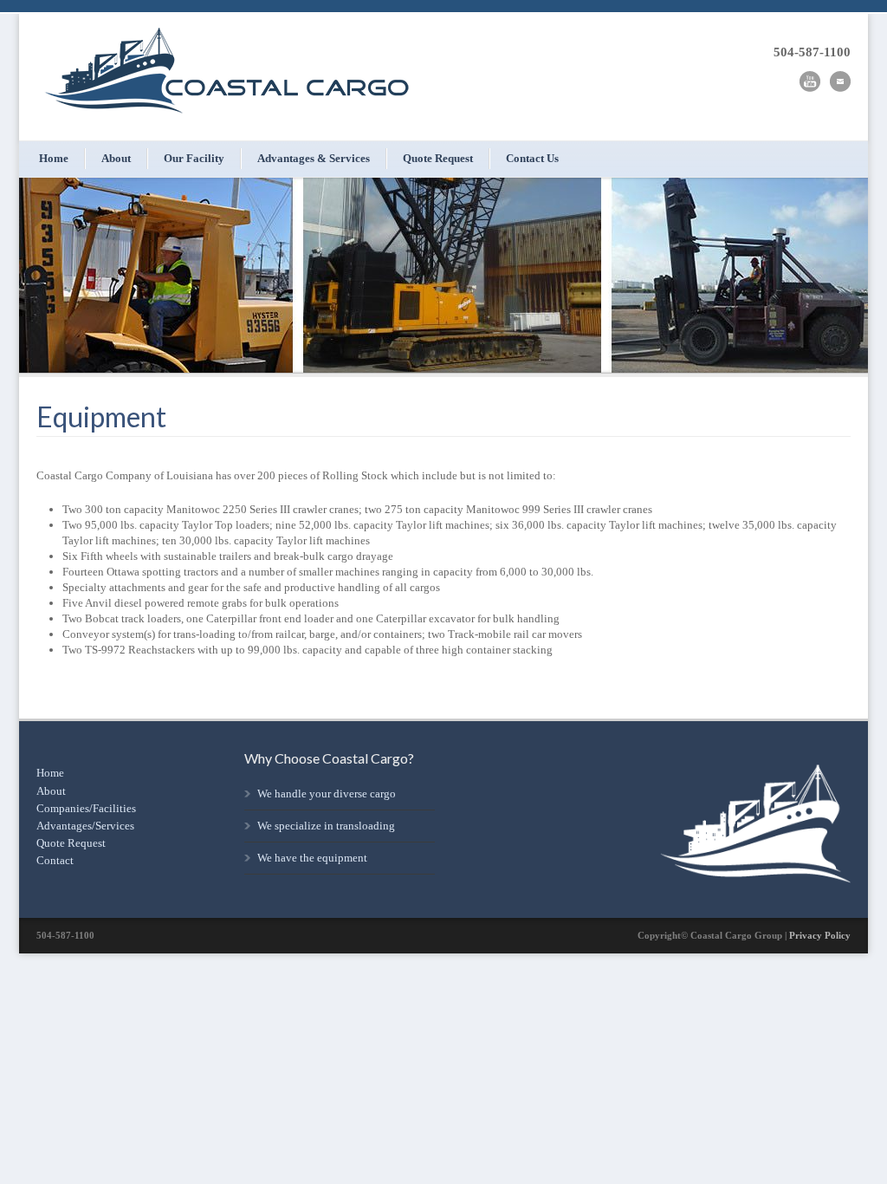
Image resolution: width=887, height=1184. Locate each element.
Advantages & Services (313, 158)
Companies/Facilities (86, 808)
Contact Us (532, 158)
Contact (55, 860)
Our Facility (194, 158)
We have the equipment (312, 857)
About (116, 158)
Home (53, 158)
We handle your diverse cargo (326, 793)
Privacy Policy (820, 935)
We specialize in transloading (326, 825)
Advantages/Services (85, 825)
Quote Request (438, 158)
